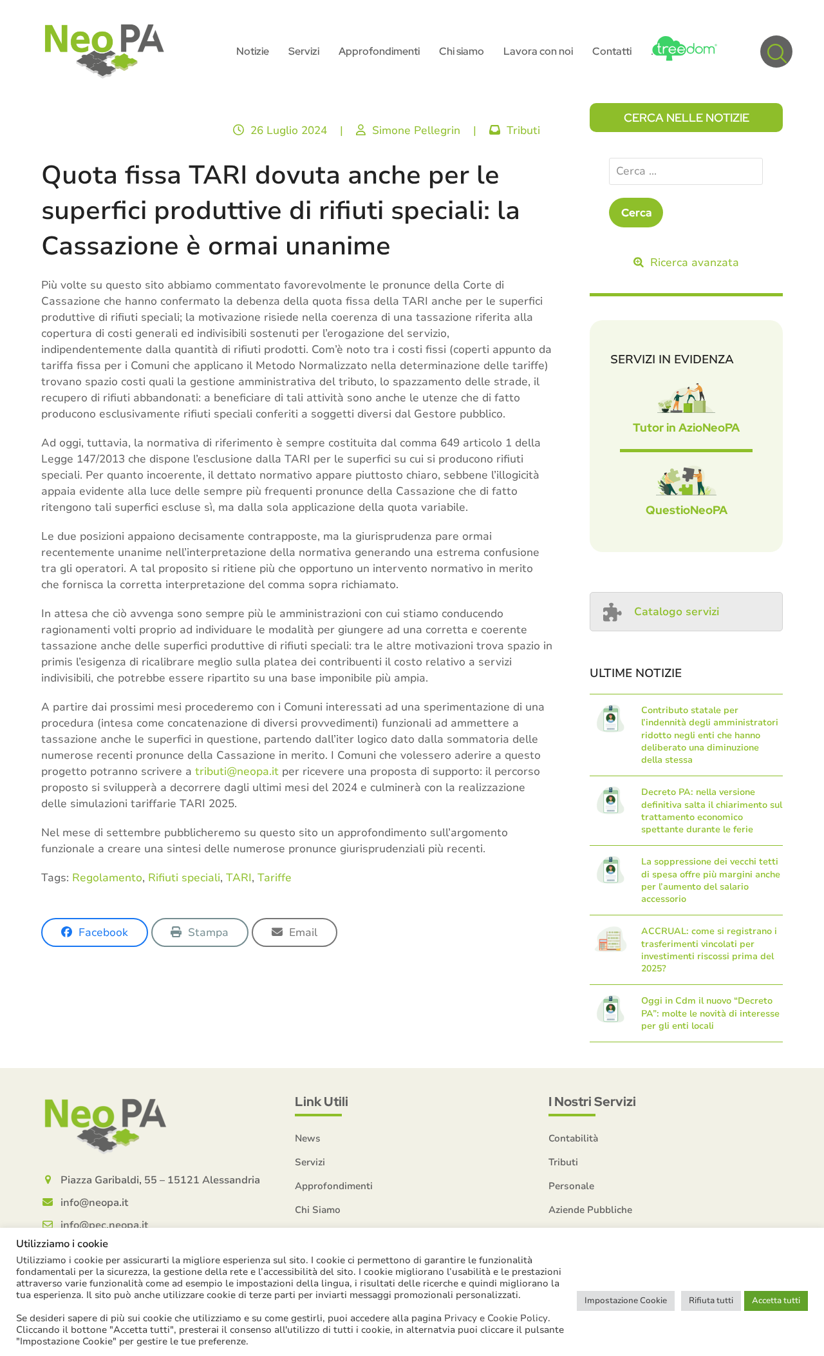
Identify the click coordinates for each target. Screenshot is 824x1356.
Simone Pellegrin (416, 130)
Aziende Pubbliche (590, 1209)
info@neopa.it (94, 1203)
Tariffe (275, 877)
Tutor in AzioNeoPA (686, 427)
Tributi (523, 130)
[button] (776, 51)
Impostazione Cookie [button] (626, 1300)
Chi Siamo (318, 1209)
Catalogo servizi (676, 611)
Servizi (310, 1162)
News (308, 1138)
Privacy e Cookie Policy (496, 1318)
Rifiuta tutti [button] (711, 1300)
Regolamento (107, 877)
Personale (571, 1185)
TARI (239, 877)
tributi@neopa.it (237, 771)
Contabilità (573, 1138)
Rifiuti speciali (184, 877)
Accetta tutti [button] (776, 1300)
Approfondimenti (334, 1185)
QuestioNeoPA (686, 510)
